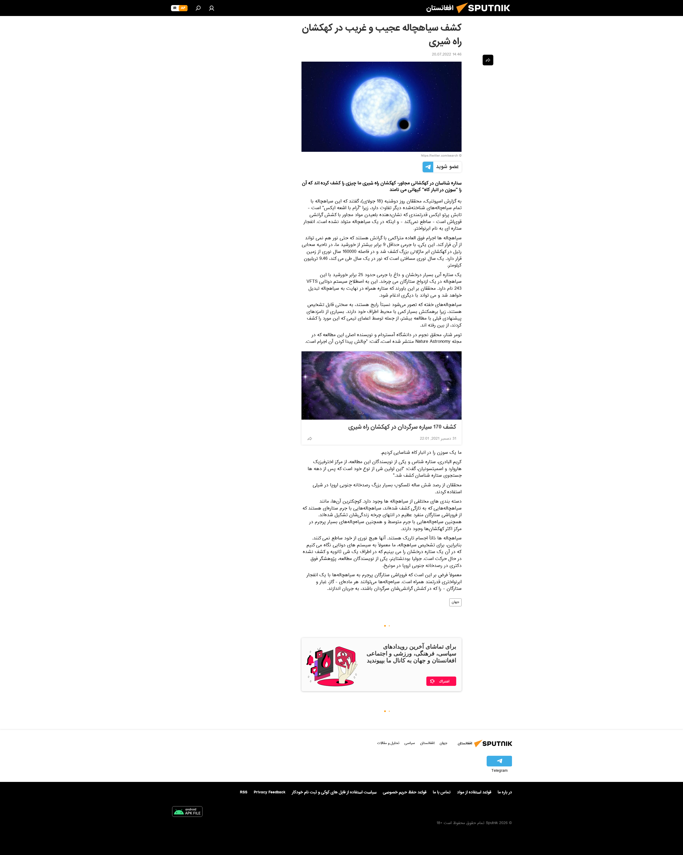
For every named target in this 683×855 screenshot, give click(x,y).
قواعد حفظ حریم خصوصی (404, 792)
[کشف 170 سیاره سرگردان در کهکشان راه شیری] (381, 385)
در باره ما (505, 792)
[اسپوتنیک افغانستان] (485, 15)
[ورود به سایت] (211, 8)
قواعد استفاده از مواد (474, 792)
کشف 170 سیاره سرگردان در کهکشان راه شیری (402, 427)
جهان (455, 602)
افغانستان (427, 743)
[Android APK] (187, 812)
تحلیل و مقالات (388, 743)
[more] (309, 438)
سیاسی (409, 743)
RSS (243, 792)
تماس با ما (442, 792)
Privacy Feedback (269, 792)
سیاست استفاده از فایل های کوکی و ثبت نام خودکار (334, 792)
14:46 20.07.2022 (447, 55)
